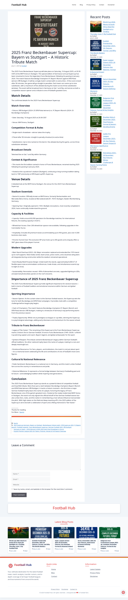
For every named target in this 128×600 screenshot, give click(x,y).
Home (74, 5)
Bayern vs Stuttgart (36, 425)
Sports (21, 412)
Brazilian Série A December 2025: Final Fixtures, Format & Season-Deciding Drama (109, 122)
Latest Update (95, 569)
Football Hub (19, 4)
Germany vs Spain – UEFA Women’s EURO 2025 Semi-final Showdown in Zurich (39, 429)
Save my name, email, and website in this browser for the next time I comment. (43, 489)
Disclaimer (111, 5)
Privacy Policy (90, 5)
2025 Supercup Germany (21, 425)
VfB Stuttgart (67, 427)
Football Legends (22, 427)
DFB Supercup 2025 (67, 425)
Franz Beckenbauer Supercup (38, 427)
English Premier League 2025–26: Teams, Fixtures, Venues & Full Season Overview (40, 431)
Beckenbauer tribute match (51, 425)
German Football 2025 (55, 427)
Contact (101, 5)
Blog (81, 5)
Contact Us (73, 589)
